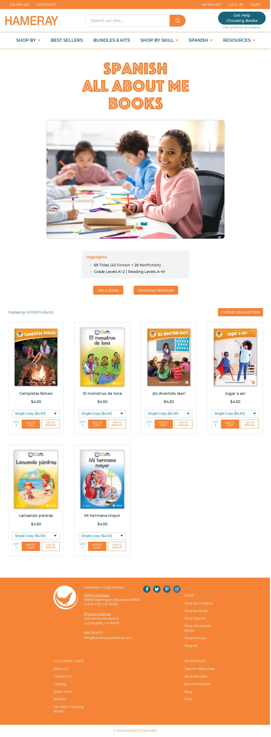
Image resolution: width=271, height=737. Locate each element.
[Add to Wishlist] (51, 424)
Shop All (190, 646)
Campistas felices (35, 393)
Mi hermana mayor (102, 515)
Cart (255, 4)
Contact (46, 4)
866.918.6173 (93, 633)
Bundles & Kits (111, 40)
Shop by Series (195, 611)
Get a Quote (108, 290)
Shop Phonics (195, 638)
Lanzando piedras (36, 515)
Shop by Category (198, 603)
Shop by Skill (158, 40)
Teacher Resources (199, 669)
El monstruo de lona (102, 393)
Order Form (63, 692)
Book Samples (195, 676)
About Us (61, 669)
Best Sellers (67, 40)
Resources (237, 40)
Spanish (199, 40)
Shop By (26, 40)
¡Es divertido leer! (169, 393)
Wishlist (212, 4)
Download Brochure (156, 290)
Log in (236, 4)
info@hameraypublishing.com (108, 638)
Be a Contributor (197, 684)
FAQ (188, 699)
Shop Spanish (195, 618)
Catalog (20, 4)
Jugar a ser (235, 393)
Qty (16, 421)
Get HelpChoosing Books (242, 18)
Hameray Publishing (140, 731)
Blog (188, 692)
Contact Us (62, 676)
